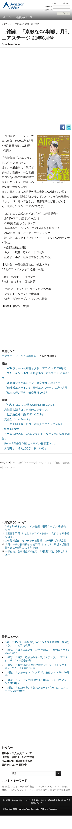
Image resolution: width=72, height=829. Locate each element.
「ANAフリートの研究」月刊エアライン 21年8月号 (35, 368)
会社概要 (6, 800)
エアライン (7, 24)
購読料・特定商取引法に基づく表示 (55, 800)
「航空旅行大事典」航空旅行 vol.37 (25, 392)
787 (54, 790)
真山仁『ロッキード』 (17, 419)
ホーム (7, 17)
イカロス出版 (16, 463)
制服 (58, 463)
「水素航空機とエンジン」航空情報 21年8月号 (32, 382)
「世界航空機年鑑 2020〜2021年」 (25, 414)
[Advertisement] (36, 719)
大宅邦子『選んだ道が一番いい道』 (25, 448)
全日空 (65, 786)
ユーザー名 (48, 7)
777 (59, 790)
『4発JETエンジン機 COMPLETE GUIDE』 (30, 404)
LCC (45, 790)
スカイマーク (17, 786)
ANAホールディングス (13, 790)
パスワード (48, 10)
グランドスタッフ (46, 463)
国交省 (39, 790)
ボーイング (29, 790)
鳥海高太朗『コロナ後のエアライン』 (27, 409)
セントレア (55, 786)
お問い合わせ (36, 803)
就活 (6, 467)
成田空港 (6, 786)
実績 (27, 786)
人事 (50, 790)
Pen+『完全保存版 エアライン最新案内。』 (30, 443)
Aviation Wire (12, 44)
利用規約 (35, 800)
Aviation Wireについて (21, 800)
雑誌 (13, 467)
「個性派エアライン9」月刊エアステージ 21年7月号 (35, 387)
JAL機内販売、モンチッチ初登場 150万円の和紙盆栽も (37, 540)
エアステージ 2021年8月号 (19, 356)
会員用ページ (24, 17)
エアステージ (30, 463)
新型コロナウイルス (39, 786)
